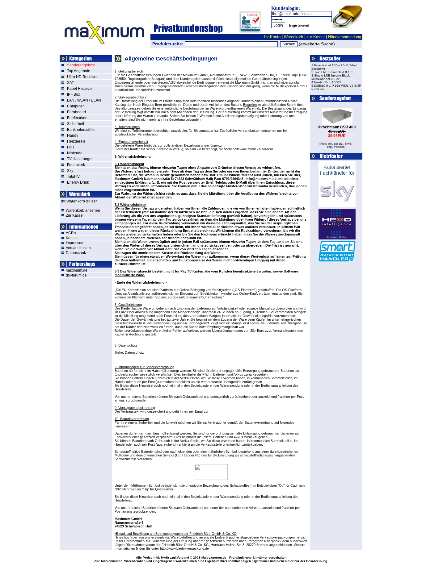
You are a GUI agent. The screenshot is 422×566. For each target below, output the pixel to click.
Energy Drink (78, 182)
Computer (75, 106)
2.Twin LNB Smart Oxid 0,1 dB (333, 72)
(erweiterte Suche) (317, 43)
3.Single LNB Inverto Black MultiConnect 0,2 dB (330, 77)
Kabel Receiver (80, 88)
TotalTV (73, 176)
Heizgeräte (76, 141)
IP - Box (73, 94)
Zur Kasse (74, 215)
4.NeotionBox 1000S (326, 82)
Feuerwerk (76, 165)
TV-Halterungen (80, 159)
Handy (72, 135)
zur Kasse (315, 37)
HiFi (70, 147)
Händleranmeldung (344, 37)
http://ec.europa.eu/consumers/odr (181, 297)
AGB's (71, 233)
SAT (70, 83)
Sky (70, 171)
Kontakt (72, 238)
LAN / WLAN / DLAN (84, 100)
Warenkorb (293, 37)
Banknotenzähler (81, 129)
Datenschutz (76, 253)
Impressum (75, 243)
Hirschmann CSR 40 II (337, 127)
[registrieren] (299, 25)
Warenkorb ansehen (83, 210)
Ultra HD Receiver (82, 77)
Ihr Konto (272, 37)
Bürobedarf (76, 112)
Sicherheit (75, 124)
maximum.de (76, 270)
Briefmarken (77, 118)
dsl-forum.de (76, 275)
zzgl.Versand (179, 557)
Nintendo (74, 153)
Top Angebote (78, 71)
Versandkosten (78, 248)
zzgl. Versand (335, 146)
